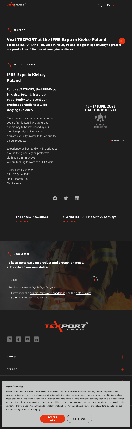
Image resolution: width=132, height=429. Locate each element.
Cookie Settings (13, 409)
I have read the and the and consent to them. (51, 295)
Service (12, 369)
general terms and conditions (47, 293)
